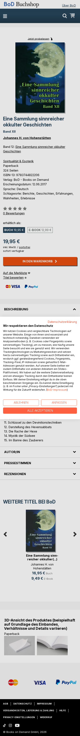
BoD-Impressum (57, 389)
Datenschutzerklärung (62, 322)
